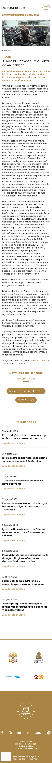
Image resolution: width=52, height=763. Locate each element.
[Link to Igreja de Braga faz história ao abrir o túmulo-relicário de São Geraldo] (26, 459)
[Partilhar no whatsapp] (29, 391)
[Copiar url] (39, 391)
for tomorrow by (26, 748)
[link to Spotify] (49, 733)
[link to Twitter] (28, 733)
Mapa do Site (26, 741)
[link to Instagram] (10, 732)
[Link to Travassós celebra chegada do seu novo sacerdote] (26, 482)
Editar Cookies (26, 746)
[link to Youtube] (19, 733)
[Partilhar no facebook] (20, 391)
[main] (26, 314)
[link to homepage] (7, 7)
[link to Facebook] (2, 733)
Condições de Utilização (26, 744)
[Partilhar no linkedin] (34, 391)
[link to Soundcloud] (38, 733)
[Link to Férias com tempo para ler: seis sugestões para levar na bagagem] (26, 582)
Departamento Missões (24, 7)
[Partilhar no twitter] (24, 391)
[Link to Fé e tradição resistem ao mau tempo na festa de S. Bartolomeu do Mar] (26, 437)
